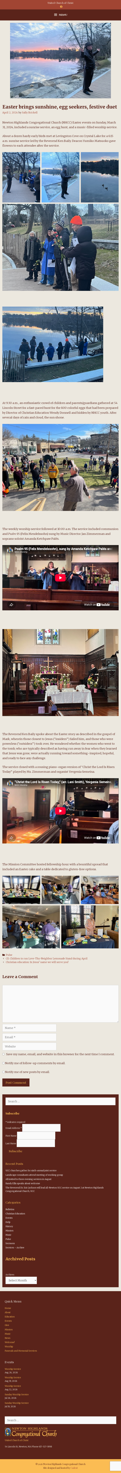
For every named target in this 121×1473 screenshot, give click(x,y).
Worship (9, 1346)
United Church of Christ (17, 1440)
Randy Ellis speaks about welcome (23, 1183)
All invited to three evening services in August (29, 1179)
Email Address (14, 1128)
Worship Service (13, 1369)
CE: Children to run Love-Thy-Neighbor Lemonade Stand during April (46, 958)
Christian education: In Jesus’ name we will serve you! (37, 962)
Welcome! (10, 1342)
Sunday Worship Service (17, 1394)
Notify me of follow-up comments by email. (35, 1063)
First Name (11, 1135)
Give (7, 1325)
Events (9, 1218)
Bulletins (10, 1209)
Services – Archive (15, 1247)
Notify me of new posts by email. (27, 1072)
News (7, 1338)
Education (10, 1316)
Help (8, 1222)
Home (8, 1308)
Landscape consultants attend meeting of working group (34, 1175)
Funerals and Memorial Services (21, 1351)
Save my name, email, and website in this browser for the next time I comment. (60, 1054)
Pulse (9, 954)
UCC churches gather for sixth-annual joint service (31, 1170)
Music (8, 1235)
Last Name (11, 1143)
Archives (10, 1274)
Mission (9, 1230)
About (8, 1312)
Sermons (10, 1243)
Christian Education (15, 1213)
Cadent (74, 1467)
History (9, 1226)
